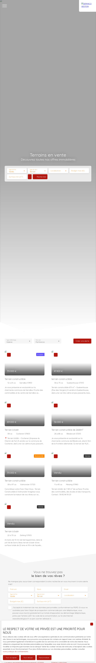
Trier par (38, 340)
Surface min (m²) (16, 177)
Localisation (56, 171)
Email (66, 589)
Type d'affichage (11, 340)
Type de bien (33, 169)
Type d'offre (12, 169)
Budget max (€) (78, 171)
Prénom (13, 589)
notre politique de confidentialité (15, 651)
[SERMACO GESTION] (87, 6)
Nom (39, 589)
